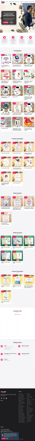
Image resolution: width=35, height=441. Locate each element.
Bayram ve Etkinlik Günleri (30, 409)
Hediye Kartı (28, 393)
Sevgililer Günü (29, 418)
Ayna (27, 405)
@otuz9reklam (18, 314)
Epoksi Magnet (20, 411)
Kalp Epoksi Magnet (21, 412)
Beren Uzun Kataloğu (21, 396)
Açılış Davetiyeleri (21, 405)
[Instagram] (4, 398)
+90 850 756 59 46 (25, 346)
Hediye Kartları (22, 1)
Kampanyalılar (6, 22)
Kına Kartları (20, 404)
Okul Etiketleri (28, 403)
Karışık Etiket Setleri (29, 402)
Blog (2, 400)
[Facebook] (1, 398)
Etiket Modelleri (26, 1)
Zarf (27, 422)
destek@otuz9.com (7, 360)
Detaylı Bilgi (12, 436)
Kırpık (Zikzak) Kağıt (29, 410)
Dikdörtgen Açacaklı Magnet (22, 417)
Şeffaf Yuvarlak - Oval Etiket (30, 399)
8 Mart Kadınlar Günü (29, 404)
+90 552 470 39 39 (25, 354)
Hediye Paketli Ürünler (30, 416)
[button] (33, 18)
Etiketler (28, 398)
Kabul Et (4, 438)
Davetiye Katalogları (11, 1)
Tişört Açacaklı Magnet (22, 418)
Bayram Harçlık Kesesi (30, 408)
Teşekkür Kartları (29, 396)
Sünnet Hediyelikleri (29, 417)
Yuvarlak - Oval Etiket (29, 397)
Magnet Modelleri (17, 1)
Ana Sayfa (6, 1)
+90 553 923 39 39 (7, 354)
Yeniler (11, 22)
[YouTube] (6, 398)
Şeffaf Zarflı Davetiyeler (22, 398)
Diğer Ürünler (31, 1)
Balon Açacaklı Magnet (22, 416)
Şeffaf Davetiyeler (21, 397)
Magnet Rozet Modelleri (22, 422)
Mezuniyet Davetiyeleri (21, 406)
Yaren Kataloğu (21, 393)
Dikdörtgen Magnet (21, 410)
